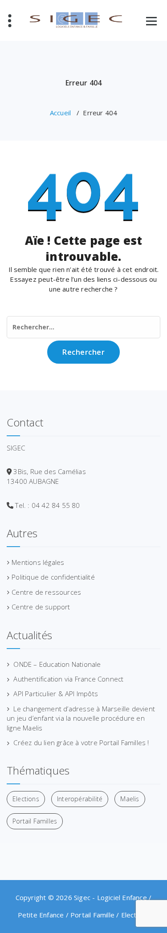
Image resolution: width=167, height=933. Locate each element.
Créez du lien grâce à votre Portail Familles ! (81, 742)
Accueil (60, 112)
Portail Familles (34, 821)
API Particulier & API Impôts (55, 693)
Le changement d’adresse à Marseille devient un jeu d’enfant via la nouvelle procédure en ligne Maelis (81, 718)
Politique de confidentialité (53, 576)
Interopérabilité (79, 799)
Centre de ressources (46, 592)
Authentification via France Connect (68, 678)
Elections (25, 799)
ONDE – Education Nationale (57, 664)
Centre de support (41, 606)
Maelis (129, 799)
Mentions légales (38, 562)
